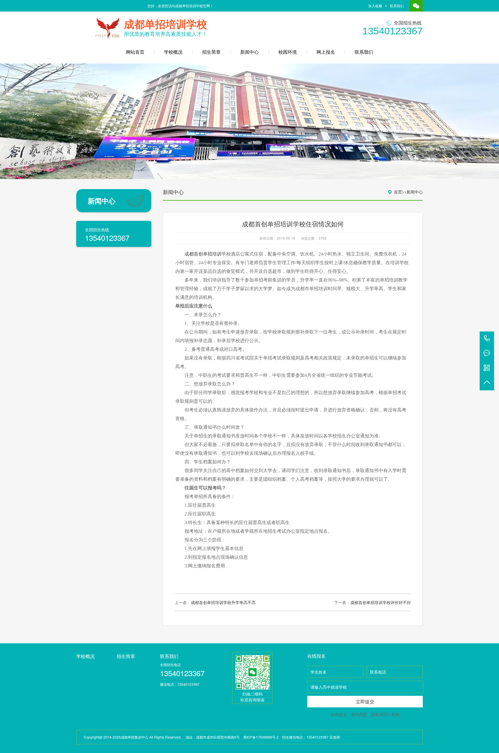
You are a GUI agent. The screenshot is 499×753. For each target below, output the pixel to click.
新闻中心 (249, 52)
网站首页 (135, 52)
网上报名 (325, 52)
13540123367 (487, 338)
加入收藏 (375, 5)
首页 (398, 192)
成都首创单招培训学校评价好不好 (380, 602)
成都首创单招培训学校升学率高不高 (223, 602)
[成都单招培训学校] (105, 25)
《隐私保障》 (379, 714)
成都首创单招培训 (203, 253)
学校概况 (173, 52)
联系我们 (397, 5)
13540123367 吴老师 (323, 737)
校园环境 (287, 52)
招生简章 (211, 52)
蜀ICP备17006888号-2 (261, 737)
